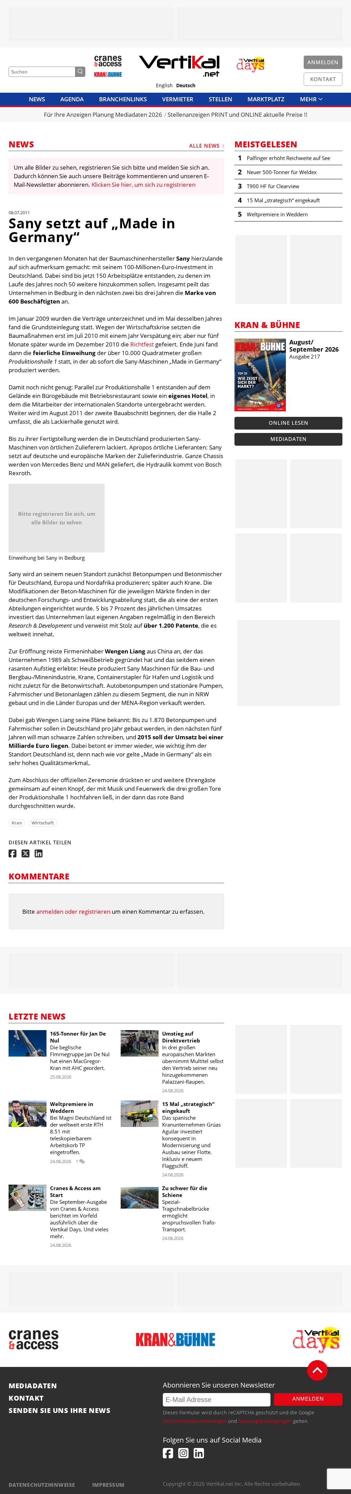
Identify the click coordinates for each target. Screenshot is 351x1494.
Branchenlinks (123, 99)
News (37, 99)
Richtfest (142, 344)
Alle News (204, 145)
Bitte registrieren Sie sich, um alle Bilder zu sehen (56, 518)
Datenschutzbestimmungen (195, 1421)
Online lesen (288, 422)
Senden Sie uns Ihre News (59, 1410)
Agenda (72, 99)
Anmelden (308, 1399)
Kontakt (26, 1398)
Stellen (220, 99)
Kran (17, 823)
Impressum (108, 1484)
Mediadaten (288, 438)
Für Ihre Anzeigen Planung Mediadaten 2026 (103, 114)
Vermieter (177, 99)
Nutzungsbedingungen (265, 1421)
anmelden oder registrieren (73, 911)
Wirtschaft (43, 823)
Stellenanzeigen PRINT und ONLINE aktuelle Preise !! (237, 114)
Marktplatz (266, 99)
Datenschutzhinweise (42, 1484)
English (164, 85)
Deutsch (185, 85)
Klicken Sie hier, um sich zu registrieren (143, 185)
